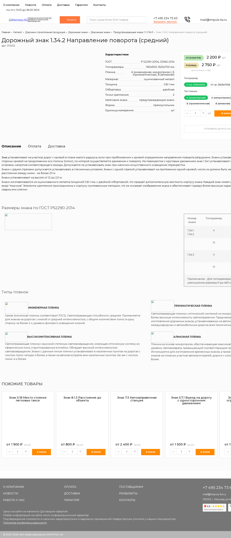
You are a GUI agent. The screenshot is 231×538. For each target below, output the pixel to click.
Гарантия (81, 4)
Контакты (99, 4)
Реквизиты (128, 493)
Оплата (47, 4)
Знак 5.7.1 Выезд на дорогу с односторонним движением (191, 400)
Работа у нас (14, 500)
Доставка (63, 4)
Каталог (72, 19)
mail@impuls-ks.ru (213, 19)
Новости (30, 4)
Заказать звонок (165, 21)
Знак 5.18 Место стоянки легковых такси (28, 399)
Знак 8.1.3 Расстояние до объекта (82, 399)
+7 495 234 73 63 (166, 18)
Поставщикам (131, 487)
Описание (11, 146)
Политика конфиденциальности (25, 522)
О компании (11, 4)
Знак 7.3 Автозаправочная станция (137, 399)
